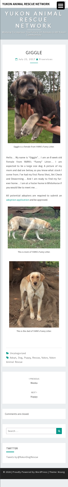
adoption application (17, 199)
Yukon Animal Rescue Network (26, 4)
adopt (13, 357)
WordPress (41, 472)
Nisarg (61, 472)
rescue (36, 357)
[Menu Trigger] (61, 5)
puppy (27, 357)
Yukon (44, 357)
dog (20, 357)
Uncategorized (18, 353)
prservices (46, 59)
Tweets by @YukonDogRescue (22, 457)
